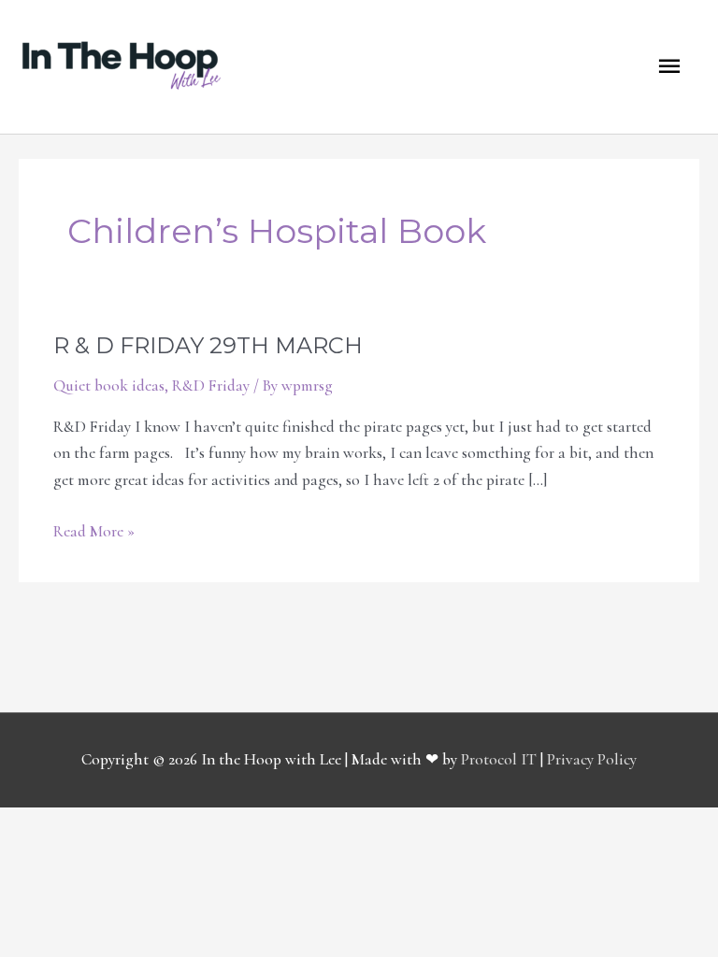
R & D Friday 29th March (208, 345)
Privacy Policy (592, 759)
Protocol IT (499, 759)
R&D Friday (211, 385)
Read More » (94, 530)
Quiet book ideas (109, 385)
